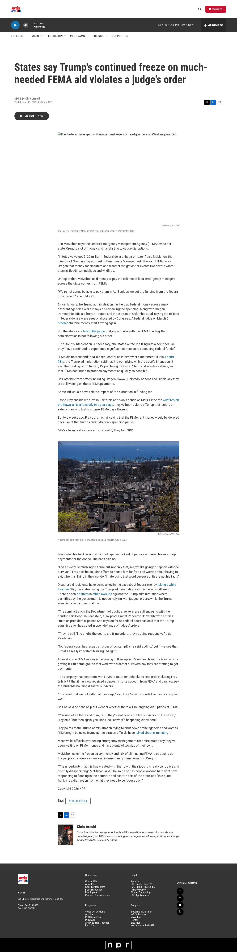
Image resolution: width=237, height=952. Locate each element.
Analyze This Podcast (97, 923)
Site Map (136, 923)
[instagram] (180, 898)
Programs (77, 36)
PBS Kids (98, 36)
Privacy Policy (138, 889)
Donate (217, 9)
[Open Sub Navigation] (27, 36)
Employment (92, 892)
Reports (135, 881)
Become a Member (141, 911)
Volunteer (136, 917)
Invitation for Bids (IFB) (143, 925)
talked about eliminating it (153, 732)
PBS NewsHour (93, 917)
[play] (15, 25)
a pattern (83, 594)
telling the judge (94, 331)
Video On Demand (95, 911)
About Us (90, 884)
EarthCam (90, 925)
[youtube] (180, 905)
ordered (63, 323)
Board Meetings (94, 889)
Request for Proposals (97, 895)
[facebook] (180, 891)
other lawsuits (102, 594)
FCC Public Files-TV (141, 884)
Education (55, 36)
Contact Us (91, 881)
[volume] (26, 25)
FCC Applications (140, 895)
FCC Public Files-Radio (143, 887)
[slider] (31, 25)
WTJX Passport (139, 914)
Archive (89, 914)
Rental (134, 920)
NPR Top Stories (78, 800)
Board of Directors (95, 887)
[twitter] (180, 912)
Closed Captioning (141, 892)
